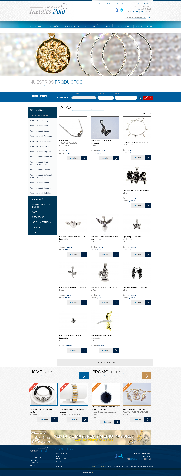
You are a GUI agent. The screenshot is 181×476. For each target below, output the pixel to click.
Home (32, 455)
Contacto (33, 465)
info (128, 11)
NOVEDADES (136, 4)
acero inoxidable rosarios (40, 188)
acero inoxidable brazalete (41, 157)
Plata (57, 456)
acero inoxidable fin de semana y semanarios (39, 163)
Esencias (58, 464)
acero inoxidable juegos (40, 120)
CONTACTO (146, 4)
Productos (33, 460)
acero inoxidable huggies (40, 151)
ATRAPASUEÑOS (53, 26)
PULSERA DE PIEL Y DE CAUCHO (75, 26)
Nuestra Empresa (36, 457)
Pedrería (58, 461)
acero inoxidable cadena (40, 170)
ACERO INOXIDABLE (36, 26)
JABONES (139, 26)
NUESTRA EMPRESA (110, 4)
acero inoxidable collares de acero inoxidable (42, 176)
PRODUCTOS (124, 4)
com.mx (147, 11)
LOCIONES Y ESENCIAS (123, 26)
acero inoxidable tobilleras (41, 193)
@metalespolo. (137, 11)
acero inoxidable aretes (39, 146)
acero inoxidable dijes (39, 125)
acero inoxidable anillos (40, 182)
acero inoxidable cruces (40, 131)
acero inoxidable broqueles (41, 141)
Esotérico (58, 466)
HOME (99, 4)
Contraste (95, 473)
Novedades (34, 463)
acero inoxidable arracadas (41, 136)
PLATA (93, 26)
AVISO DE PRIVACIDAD (98, 466)
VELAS (149, 26)
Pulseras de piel (60, 459)
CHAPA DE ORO (105, 26)
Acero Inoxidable (61, 453)
